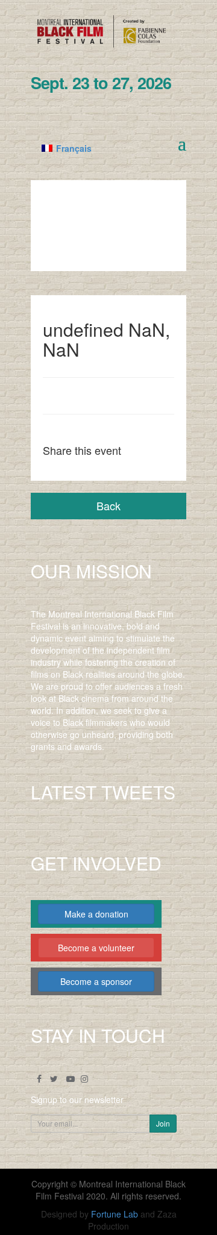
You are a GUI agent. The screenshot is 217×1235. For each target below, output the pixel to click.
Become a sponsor (96, 981)
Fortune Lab (114, 1214)
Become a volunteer (96, 948)
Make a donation (96, 914)
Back (108, 505)
